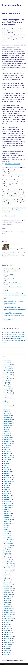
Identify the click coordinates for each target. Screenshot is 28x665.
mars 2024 (7, 362)
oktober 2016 (7, 421)
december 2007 (8, 612)
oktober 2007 (7, 616)
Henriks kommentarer (12, 5)
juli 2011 (6, 525)
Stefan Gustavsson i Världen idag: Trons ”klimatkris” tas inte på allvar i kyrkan (15, 295)
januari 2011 (7, 537)
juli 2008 (6, 598)
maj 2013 (6, 489)
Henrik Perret (8, 332)
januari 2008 (7, 610)
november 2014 (8, 455)
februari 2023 (7, 369)
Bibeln (8, 231)
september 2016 (8, 423)
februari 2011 (7, 535)
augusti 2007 (7, 620)
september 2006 (8, 642)
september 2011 (8, 523)
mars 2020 (7, 387)
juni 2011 (6, 527)
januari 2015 (7, 453)
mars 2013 (6, 493)
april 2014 (6, 467)
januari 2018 (7, 403)
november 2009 (8, 566)
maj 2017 (6, 411)
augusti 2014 (7, 459)
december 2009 (8, 564)
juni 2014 (6, 463)
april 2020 (7, 385)
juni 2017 (6, 409)
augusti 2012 (7, 507)
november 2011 (8, 519)
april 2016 (6, 433)
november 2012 (8, 501)
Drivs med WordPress (19, 660)
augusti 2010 (7, 548)
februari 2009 (7, 584)
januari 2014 (7, 473)
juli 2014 (6, 461)
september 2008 (8, 594)
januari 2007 (7, 634)
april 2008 (7, 604)
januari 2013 (7, 497)
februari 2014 (7, 471)
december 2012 (8, 499)
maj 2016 (6, 431)
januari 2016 (7, 439)
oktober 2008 (7, 592)
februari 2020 (7, 389)
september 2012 (8, 505)
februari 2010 (7, 560)
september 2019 (8, 395)
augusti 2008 (7, 596)
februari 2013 (7, 495)
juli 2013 (6, 485)
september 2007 (8, 618)
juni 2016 (6, 429)
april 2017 (6, 413)
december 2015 (8, 441)
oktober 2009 (7, 568)
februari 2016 (7, 437)
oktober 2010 (7, 544)
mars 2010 (6, 558)
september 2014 (8, 457)
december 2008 (8, 588)
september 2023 (8, 365)
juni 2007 (6, 624)
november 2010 (8, 542)
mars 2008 (7, 606)
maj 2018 (6, 401)
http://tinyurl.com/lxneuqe (12, 163)
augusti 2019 (7, 397)
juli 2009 (6, 574)
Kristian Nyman (8, 334)
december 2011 (8, 517)
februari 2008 (7, 608)
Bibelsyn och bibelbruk (10, 275)
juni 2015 (6, 447)
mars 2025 (7, 360)
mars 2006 (7, 654)
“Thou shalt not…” (9, 279)
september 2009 (8, 570)
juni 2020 (6, 381)
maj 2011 (6, 529)
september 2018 (8, 399)
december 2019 (8, 393)
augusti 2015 (7, 445)
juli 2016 (6, 427)
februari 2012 (7, 513)
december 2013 (8, 475)
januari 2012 (7, 515)
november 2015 (8, 443)
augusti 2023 (7, 367)
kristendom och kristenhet (16, 231)
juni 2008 (6, 600)
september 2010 (8, 546)
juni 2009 (6, 576)
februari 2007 (7, 632)
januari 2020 (7, 391)
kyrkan (3, 233)
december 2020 (8, 379)
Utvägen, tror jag (8, 319)
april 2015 (6, 451)
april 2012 (6, 511)
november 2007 (8, 614)
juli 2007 (6, 622)
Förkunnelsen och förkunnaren (13, 283)
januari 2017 (7, 417)
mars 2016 (6, 435)
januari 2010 (7, 562)
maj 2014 (6, 465)
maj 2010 (6, 554)
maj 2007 (6, 626)
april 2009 (7, 580)
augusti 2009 (7, 572)
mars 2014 (6, 469)
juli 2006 (6, 646)
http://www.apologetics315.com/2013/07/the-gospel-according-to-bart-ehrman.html (14, 210)
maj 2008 (6, 602)
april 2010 (6, 556)
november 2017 (8, 405)
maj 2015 (6, 449)
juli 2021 (6, 377)
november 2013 (8, 477)
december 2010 (8, 540)
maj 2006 (6, 650)
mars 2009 (7, 582)
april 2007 (7, 628)
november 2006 (8, 638)
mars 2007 (7, 630)
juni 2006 (6, 648)
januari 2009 (7, 586)
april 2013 (6, 491)
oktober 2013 (7, 479)
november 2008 (8, 590)
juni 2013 (6, 487)
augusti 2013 (7, 483)
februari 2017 (7, 415)
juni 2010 (6, 552)
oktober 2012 (7, 503)
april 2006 (7, 652)
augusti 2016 (7, 425)
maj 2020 (6, 383)
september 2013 (8, 481)
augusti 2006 (7, 644)
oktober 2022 (7, 371)
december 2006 (8, 636)
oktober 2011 (7, 521)
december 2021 (8, 373)
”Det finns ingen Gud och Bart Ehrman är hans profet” (13, 22)
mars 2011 (6, 533)
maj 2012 (6, 509)
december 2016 (8, 419)
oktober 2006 (7, 640)
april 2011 (6, 531)
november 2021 (8, 375)
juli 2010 (6, 550)
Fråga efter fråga (19, 332)
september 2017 (8, 407)
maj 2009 (6, 578)
